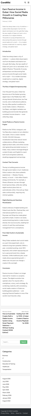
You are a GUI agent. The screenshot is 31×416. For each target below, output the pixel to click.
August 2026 (6, 378)
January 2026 (6, 398)
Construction (6, 361)
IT (3, 358)
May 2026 (5, 387)
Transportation (6, 369)
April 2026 (5, 390)
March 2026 (6, 392)
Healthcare (5, 366)
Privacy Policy (5, 413)
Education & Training (8, 364)
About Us (18, 413)
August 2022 (6, 401)
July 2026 (5, 381)
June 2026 (5, 384)
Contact (25, 413)
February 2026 (6, 395)
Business (5, 355)
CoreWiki (5, 2)
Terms (12, 413)
